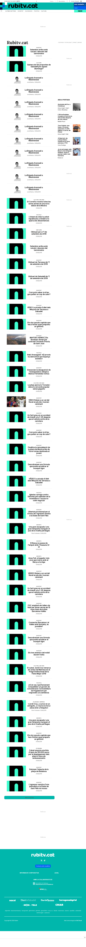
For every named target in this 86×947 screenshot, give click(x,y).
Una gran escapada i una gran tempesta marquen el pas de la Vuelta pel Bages (39, 529)
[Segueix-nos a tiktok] (44, 861)
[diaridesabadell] (28, 900)
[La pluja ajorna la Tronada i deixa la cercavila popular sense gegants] (16, 386)
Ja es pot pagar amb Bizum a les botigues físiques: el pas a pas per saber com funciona (64, 152)
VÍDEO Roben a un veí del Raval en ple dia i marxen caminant (39, 402)
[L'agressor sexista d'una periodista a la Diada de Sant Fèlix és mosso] (16, 786)
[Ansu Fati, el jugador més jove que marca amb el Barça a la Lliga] (16, 559)
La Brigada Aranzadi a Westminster (34, 79)
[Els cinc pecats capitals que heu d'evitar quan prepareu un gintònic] (16, 324)
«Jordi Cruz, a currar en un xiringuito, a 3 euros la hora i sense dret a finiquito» (39, 706)
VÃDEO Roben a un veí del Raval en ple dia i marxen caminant (39, 575)
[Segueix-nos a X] (41, 861)
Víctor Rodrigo (62, 145)
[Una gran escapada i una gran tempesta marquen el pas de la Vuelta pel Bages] (16, 528)
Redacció (60, 157)
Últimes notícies (10, 11)
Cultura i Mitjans (39, 199)
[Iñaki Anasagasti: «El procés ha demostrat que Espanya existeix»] (16, 356)
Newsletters (62, 1)
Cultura (43, 11)
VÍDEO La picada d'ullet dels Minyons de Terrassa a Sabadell (39, 309)
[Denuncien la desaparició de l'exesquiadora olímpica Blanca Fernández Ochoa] (16, 371)
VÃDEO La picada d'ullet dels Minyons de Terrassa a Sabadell (39, 481)
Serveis (80, 42)
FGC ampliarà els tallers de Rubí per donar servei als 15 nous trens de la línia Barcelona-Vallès (39, 608)
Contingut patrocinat (65, 42)
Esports (38, 524)
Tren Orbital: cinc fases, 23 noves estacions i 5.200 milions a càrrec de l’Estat (64, 129)
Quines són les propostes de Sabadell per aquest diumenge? (39, 67)
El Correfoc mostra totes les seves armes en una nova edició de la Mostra (39, 204)
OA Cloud (79, 920)
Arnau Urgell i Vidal (63, 134)
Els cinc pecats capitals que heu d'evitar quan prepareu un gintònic (38, 324)
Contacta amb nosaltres (43, 866)
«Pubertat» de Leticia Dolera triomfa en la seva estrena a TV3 (64, 140)
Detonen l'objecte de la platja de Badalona (38, 770)
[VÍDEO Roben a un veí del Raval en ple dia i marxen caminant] (16, 401)
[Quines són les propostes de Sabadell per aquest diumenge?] (16, 66)
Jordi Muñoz (30, 82)
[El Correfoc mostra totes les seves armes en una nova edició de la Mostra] (16, 203)
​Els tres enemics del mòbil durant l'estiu (39, 654)
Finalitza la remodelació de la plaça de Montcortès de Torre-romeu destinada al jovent (39, 450)
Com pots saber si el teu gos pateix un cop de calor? (38, 293)
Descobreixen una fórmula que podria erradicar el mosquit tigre (39, 466)
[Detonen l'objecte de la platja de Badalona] (16, 771)
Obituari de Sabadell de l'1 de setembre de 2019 (39, 277)
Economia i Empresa (39, 701)
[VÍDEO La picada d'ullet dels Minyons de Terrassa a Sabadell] (16, 309)
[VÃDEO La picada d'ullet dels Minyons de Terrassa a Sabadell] (16, 481)
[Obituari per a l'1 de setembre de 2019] (16, 233)
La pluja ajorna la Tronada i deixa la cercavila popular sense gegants (39, 387)
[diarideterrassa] (47, 900)
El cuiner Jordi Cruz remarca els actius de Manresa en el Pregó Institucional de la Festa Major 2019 (39, 671)
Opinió (74, 42)
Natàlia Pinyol (61, 121)
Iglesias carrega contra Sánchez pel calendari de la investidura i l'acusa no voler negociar (39, 497)
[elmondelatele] (30, 905)
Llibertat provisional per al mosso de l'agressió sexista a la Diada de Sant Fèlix (38, 514)
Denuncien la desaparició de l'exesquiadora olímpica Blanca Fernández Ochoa (39, 372)
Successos (28, 11)
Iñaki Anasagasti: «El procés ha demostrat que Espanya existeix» (39, 357)
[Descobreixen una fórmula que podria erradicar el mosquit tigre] (16, 466)
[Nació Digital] (16, 6)
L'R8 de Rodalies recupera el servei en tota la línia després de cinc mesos (65, 117)
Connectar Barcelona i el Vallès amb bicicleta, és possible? (39, 624)
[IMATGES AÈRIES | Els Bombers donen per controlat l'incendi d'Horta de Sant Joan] (16, 339)
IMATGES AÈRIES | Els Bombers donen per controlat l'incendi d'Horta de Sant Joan (39, 340)
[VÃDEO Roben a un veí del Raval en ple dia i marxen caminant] (16, 575)
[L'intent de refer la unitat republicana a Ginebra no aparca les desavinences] (16, 218)
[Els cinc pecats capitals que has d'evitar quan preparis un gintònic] (16, 737)
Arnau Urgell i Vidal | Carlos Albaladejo (63, 109)
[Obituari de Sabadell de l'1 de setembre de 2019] (16, 279)
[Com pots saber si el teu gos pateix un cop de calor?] (16, 294)
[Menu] (1, 11)
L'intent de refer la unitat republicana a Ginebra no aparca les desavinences (39, 219)
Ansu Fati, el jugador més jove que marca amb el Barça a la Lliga (38, 560)
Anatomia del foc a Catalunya (64, 105)
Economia (39, 748)
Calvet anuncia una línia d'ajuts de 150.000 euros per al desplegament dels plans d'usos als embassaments (38, 754)
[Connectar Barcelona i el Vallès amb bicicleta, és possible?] (16, 624)
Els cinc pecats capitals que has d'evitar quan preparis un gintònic (38, 737)
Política (36, 11)
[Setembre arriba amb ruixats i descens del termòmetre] (16, 51)
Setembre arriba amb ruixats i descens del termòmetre (39, 52)
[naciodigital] (12, 900)
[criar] (59, 905)
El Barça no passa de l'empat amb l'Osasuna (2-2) (39, 545)
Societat (20, 11)
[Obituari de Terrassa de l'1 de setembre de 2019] (16, 263)
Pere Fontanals (35, 533)
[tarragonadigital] (68, 900)
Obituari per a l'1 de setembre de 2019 (39, 233)
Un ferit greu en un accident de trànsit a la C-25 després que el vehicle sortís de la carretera (38, 418)
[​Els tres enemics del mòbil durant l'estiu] (16, 654)
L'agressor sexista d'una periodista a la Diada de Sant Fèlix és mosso (39, 786)
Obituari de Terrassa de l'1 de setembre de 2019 (39, 263)
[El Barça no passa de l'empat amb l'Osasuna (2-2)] (16, 544)
